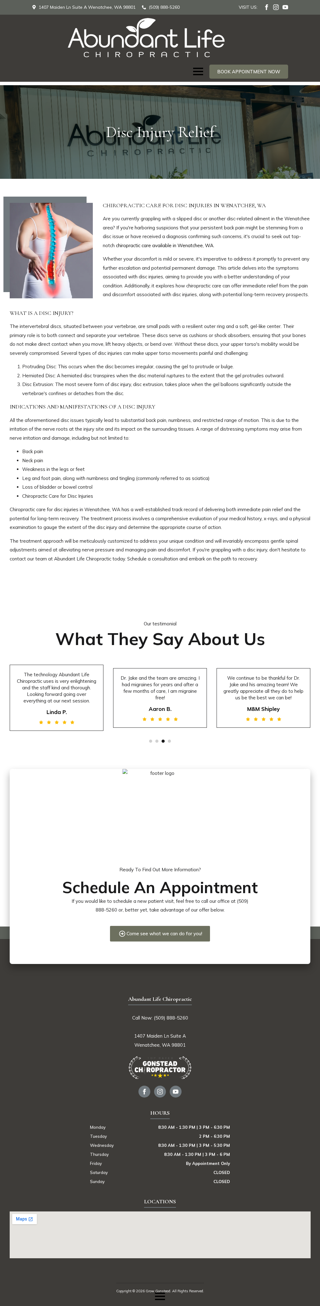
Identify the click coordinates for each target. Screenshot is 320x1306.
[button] (150, 741)
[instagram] (276, 7)
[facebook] (266, 7)
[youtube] (285, 7)
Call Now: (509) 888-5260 (160, 1018)
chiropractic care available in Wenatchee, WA (164, 245)
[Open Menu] (198, 71)
